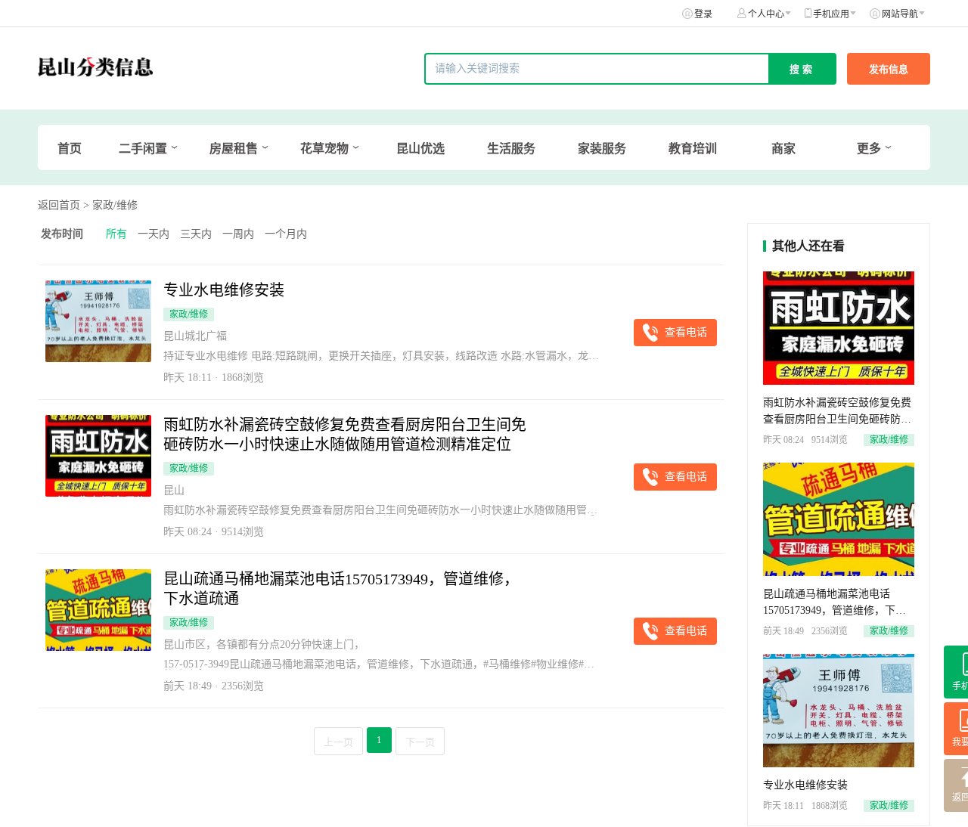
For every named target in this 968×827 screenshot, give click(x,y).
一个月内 (286, 234)
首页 (69, 148)
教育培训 (693, 148)
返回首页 (59, 205)
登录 (703, 14)
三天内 (196, 234)
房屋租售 (233, 148)
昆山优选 (420, 148)
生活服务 (511, 148)
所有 (116, 234)
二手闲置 (143, 148)
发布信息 (888, 69)
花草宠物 (324, 148)
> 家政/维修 (110, 205)
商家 (783, 148)
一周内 (238, 234)
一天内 (153, 234)
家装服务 (602, 148)
